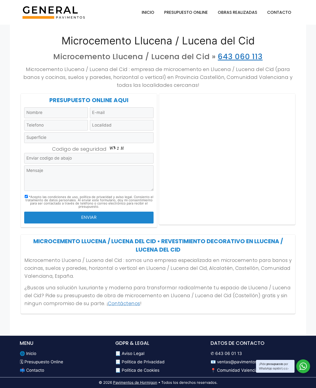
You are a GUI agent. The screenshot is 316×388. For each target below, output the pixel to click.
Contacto (279, 12)
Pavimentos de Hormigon (135, 382)
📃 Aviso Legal (129, 353)
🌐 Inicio (28, 353)
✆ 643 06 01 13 (226, 353)
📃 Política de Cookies (137, 370)
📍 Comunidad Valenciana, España (245, 370)
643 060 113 (240, 56)
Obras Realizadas (237, 12)
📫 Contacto (32, 370)
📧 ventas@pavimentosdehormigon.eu (249, 361)
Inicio (148, 12)
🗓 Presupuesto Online (41, 361)
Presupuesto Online (186, 12)
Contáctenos (124, 303)
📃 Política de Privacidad (140, 361)
